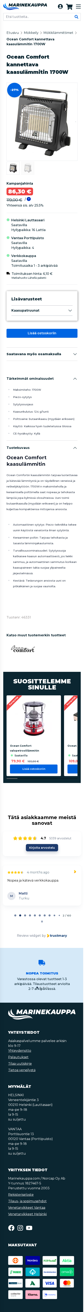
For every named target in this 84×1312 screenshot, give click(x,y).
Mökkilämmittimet (58, 33)
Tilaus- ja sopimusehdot (27, 1207)
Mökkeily (31, 33)
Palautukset (18, 1063)
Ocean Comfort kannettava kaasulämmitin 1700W (30, 41)
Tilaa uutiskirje (20, 1069)
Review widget (29, 941)
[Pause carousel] (42, 927)
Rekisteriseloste (21, 1200)
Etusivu (13, 33)
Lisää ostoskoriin (41, 333)
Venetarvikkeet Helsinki (27, 1220)
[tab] (14, 921)
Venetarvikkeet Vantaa (26, 1213)
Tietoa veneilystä (21, 1076)
